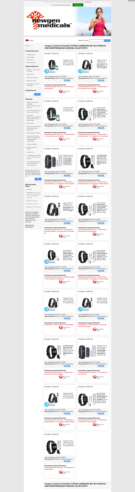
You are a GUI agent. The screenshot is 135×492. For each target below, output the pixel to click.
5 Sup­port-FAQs (102, 134)
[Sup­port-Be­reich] (61, 92)
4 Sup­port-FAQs (68, 182)
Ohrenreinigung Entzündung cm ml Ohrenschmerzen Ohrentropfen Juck (33, 163)
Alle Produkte (30, 60)
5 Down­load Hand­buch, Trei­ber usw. (87, 182)
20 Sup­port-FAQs (102, 86)
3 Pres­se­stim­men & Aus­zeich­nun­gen (64, 183)
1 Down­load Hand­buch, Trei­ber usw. (53, 86)
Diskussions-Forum (31, 80)
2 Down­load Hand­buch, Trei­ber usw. (87, 86)
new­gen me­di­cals (51, 53)
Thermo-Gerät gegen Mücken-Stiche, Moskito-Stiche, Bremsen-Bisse (34, 128)
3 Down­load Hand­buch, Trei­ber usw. (53, 134)
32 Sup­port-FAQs (68, 229)
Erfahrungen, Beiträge (32, 77)
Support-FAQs (30, 74)
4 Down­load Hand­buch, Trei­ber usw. (87, 229)
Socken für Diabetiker (32, 144)
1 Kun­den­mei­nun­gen (69, 134)
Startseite (80, 40)
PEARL (67, 80)
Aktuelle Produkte (31, 54)
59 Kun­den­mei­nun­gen (50, 231)
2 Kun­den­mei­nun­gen (69, 277)
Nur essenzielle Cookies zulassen (61, 5)
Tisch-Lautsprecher (33, 203)
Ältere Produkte (30, 57)
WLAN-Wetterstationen (34, 207)
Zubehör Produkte (31, 62)
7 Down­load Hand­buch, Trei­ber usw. (87, 134)
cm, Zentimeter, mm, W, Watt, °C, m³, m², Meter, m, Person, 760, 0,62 (34, 157)
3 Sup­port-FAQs (102, 182)
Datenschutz (88, 2)
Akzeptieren (78, 5)
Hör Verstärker (30, 123)
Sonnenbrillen (32, 200)
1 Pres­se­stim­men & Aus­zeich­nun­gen (54, 136)
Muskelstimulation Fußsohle (33, 133)
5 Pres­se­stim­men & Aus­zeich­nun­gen (63, 324)
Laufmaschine (30, 152)
